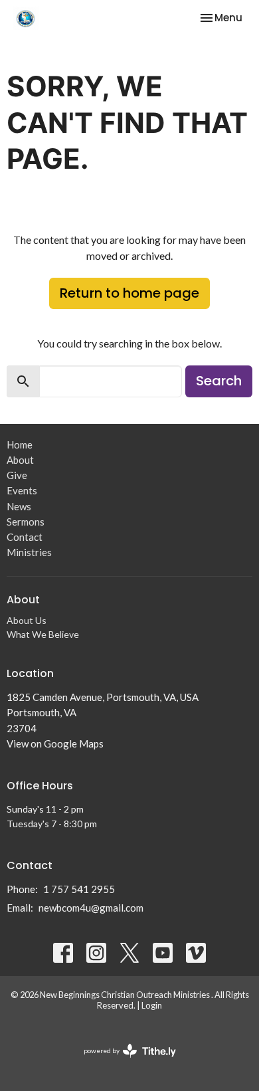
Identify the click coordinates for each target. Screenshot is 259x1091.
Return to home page (129, 293)
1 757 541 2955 (79, 889)
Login (151, 1005)
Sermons (25, 522)
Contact (25, 537)
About (20, 460)
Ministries (29, 552)
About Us (26, 620)
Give (17, 475)
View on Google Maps (55, 743)
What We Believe (43, 634)
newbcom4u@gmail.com (91, 908)
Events (22, 490)
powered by (123, 1062)
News (19, 506)
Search (219, 380)
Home (20, 444)
